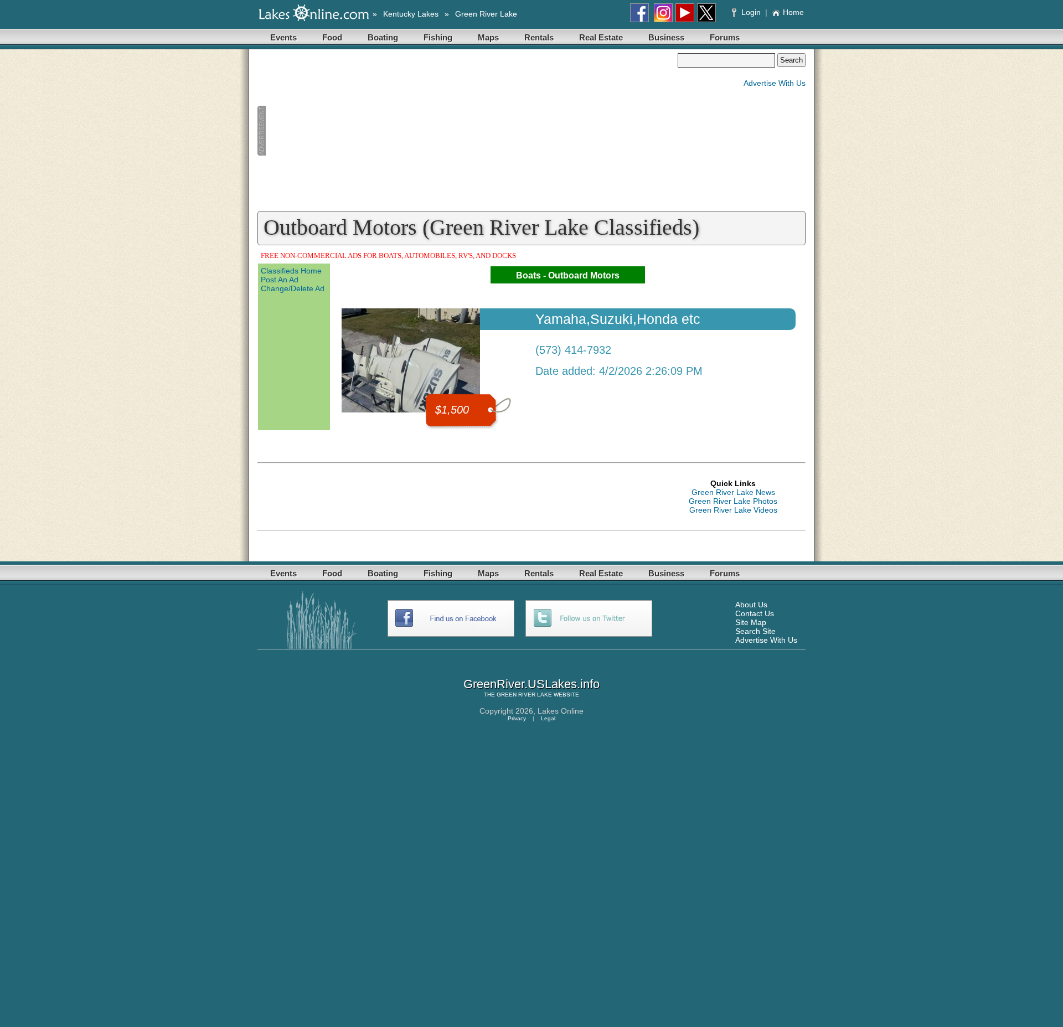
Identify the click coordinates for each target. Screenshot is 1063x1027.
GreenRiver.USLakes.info (531, 684)
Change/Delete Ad (292, 288)
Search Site (755, 631)
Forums (725, 37)
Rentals (539, 37)
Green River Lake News (733, 492)
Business (666, 37)
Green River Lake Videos (733, 509)
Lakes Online (561, 710)
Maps (488, 37)
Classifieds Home (291, 270)
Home (793, 12)
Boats (528, 275)
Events (283, 37)
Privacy (517, 718)
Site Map (750, 622)
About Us (751, 604)
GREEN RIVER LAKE (524, 694)
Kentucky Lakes (410, 13)
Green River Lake (486, 13)
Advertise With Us (775, 83)
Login (751, 12)
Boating (383, 37)
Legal (548, 718)
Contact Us (754, 613)
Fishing (438, 37)
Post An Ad (279, 279)
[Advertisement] (467, 130)
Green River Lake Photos (733, 501)
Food (332, 37)
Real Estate (601, 37)
